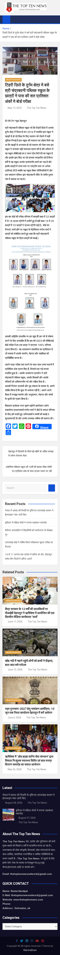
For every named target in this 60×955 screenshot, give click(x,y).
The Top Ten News (36, 108)
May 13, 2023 (15, 108)
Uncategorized (13, 80)
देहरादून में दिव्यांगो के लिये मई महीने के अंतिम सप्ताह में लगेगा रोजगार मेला (30, 453)
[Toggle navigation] (14, 19)
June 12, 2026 (15, 669)
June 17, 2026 (15, 621)
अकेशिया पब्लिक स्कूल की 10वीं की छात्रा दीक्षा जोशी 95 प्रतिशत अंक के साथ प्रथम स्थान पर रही (29, 469)
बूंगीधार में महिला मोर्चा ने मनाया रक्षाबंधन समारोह (25, 522)
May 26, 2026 (15, 769)
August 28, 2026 (13, 802)
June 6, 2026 (14, 717)
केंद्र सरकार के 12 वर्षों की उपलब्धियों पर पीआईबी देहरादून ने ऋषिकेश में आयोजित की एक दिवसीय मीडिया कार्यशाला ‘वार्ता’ (29, 613)
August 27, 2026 (27, 817)
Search (51, 488)
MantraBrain (30, 950)
